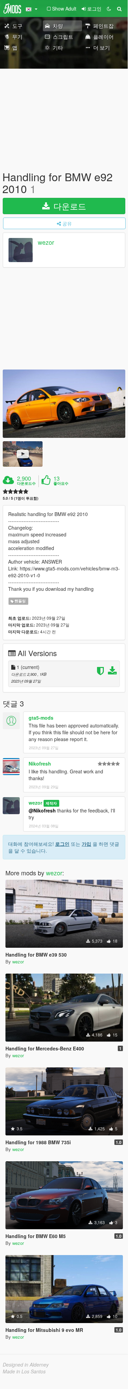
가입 (86, 843)
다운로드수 (26, 483)
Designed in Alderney (26, 1364)
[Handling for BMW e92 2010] (64, 404)
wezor (46, 242)
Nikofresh (40, 763)
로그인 (62, 843)
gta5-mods (41, 717)
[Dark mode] (109, 8)
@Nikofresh (42, 810)
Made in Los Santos (24, 1371)
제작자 (51, 803)
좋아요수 (60, 483)
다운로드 (68, 206)
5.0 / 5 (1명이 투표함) (20, 498)
